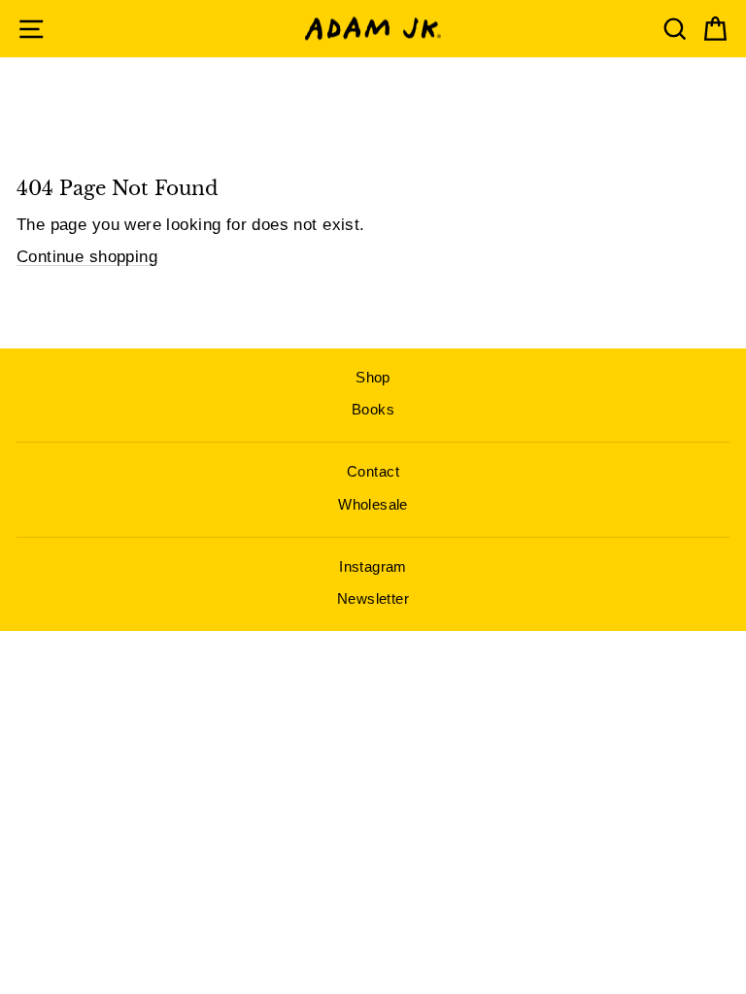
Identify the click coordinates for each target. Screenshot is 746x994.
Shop (373, 377)
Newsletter (373, 598)
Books (373, 409)
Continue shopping (87, 257)
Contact (373, 471)
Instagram (373, 566)
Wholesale (373, 504)
